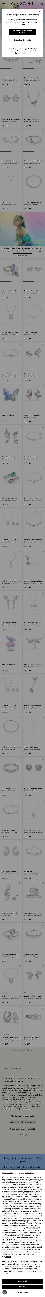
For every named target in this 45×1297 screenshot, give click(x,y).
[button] (39, 11)
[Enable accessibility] (4, 1292)
